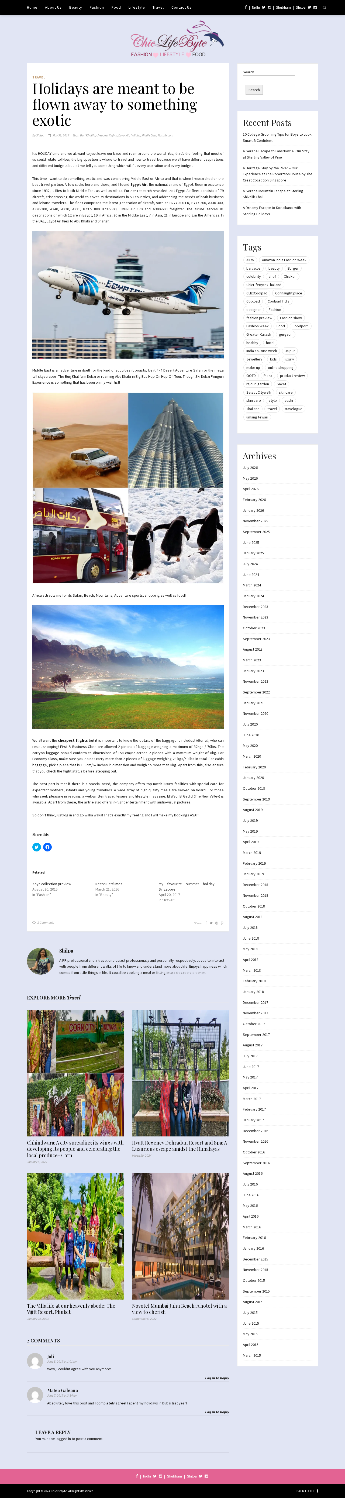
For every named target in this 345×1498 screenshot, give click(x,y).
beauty (274, 268)
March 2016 (252, 1227)
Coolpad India (278, 301)
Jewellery (254, 359)
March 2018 (252, 970)
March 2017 (252, 1098)
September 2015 (256, 1291)
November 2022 (255, 681)
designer (253, 309)
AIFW (250, 259)
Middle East (149, 135)
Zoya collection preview (51, 883)
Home (32, 7)
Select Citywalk (258, 392)
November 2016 (255, 1141)
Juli (50, 1356)
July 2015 (250, 1312)
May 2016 (250, 1205)
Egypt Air (123, 135)
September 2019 (256, 799)
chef (272, 276)
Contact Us (181, 7)
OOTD (251, 375)
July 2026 (250, 467)
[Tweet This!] (211, 923)
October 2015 (254, 1280)
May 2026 (250, 478)
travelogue (293, 408)
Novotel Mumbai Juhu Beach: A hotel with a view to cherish (179, 1309)
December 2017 (255, 1002)
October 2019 (254, 788)
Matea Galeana (62, 1390)
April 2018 (250, 959)
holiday (135, 135)
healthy (252, 342)
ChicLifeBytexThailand (263, 284)
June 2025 (251, 542)
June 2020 (251, 735)
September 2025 (256, 531)
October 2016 (254, 1152)
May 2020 (250, 745)
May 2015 (250, 1333)
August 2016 (253, 1173)
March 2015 (252, 1355)
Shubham (283, 7)
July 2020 (250, 724)
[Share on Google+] (222, 923)
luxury (289, 359)
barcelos (253, 268)
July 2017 (250, 1055)
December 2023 (255, 606)
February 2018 (254, 980)
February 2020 (254, 767)
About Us (53, 7)
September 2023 (256, 638)
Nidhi (256, 7)
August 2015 (253, 1301)
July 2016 (250, 1184)
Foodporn (301, 326)
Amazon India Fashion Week (284, 259)
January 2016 (253, 1248)
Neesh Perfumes (108, 883)
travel (272, 408)
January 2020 (253, 777)
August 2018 (253, 916)
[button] (128, 295)
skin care (253, 400)
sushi (289, 400)
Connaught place (288, 293)
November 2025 (255, 520)
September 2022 (256, 692)
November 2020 (255, 713)
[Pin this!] (216, 923)
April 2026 (250, 488)
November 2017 (255, 1013)
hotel (270, 342)
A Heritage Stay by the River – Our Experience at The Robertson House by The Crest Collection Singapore (277, 174)
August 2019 (253, 809)
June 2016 (251, 1195)
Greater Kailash (258, 334)
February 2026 (254, 499)
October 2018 (254, 906)
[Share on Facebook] (206, 923)
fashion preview (259, 317)
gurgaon (285, 334)
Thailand (253, 408)
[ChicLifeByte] (173, 37)
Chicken (290, 276)
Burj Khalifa (87, 135)
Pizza (268, 375)
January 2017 (253, 1120)
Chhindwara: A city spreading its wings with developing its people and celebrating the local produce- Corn (75, 1149)
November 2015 (255, 1269)
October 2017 (254, 1023)
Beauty (75, 7)
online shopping (281, 367)
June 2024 (251, 574)
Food (116, 7)
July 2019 (250, 820)
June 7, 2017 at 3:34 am (62, 1395)
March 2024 (252, 585)
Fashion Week (257, 326)
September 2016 (256, 1162)
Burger (293, 268)
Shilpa (301, 7)
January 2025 (253, 553)
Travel (158, 7)
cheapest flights (106, 135)
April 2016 (250, 1216)
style (273, 400)
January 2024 (253, 595)
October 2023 (254, 628)
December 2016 (255, 1130)
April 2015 (250, 1344)
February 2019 (254, 863)
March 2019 (252, 852)
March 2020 (252, 756)
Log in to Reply (217, 1378)
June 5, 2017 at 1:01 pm (62, 1361)
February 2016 (254, 1237)
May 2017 (250, 1077)
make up (253, 367)
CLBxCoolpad (256, 293)
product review (292, 375)
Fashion (97, 7)
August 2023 (253, 649)
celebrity (253, 276)
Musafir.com (165, 135)
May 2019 (250, 831)
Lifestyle (137, 7)
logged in (63, 1438)
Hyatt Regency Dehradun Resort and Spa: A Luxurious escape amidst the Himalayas (179, 1146)
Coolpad (253, 301)
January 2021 (253, 702)
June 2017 (251, 1066)
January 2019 (253, 873)
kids (273, 359)
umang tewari (257, 417)
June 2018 (251, 938)
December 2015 (255, 1259)
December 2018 (255, 884)
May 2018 (250, 948)
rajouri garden (257, 384)
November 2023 (255, 617)
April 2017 (250, 1087)
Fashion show (291, 317)
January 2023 (253, 670)
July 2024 (250, 563)
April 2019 (250, 841)
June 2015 (251, 1323)
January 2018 (253, 991)
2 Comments (45, 922)
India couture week (261, 350)
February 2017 (254, 1109)
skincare (286, 392)
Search (248, 72)
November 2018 (255, 895)
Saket (281, 384)
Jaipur (290, 350)
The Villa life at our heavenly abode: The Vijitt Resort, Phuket (71, 1309)
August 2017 (253, 1045)
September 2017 (256, 1034)
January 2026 (253, 510)
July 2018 (250, 927)
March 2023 (252, 660)
